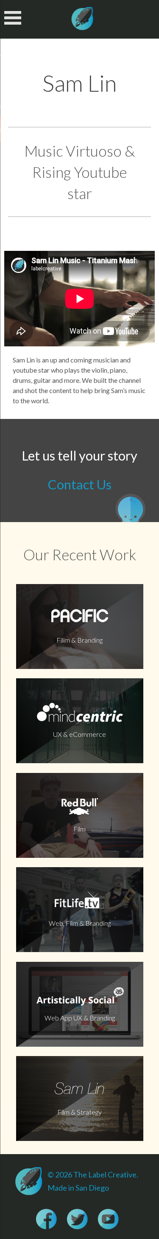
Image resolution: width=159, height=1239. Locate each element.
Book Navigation (14, 18)
